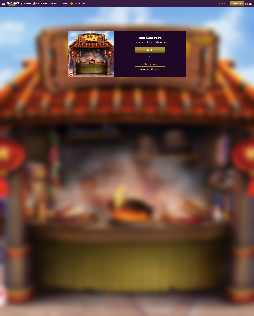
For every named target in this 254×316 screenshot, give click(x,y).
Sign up (237, 3)
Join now (156, 69)
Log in (222, 3)
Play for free (150, 64)
